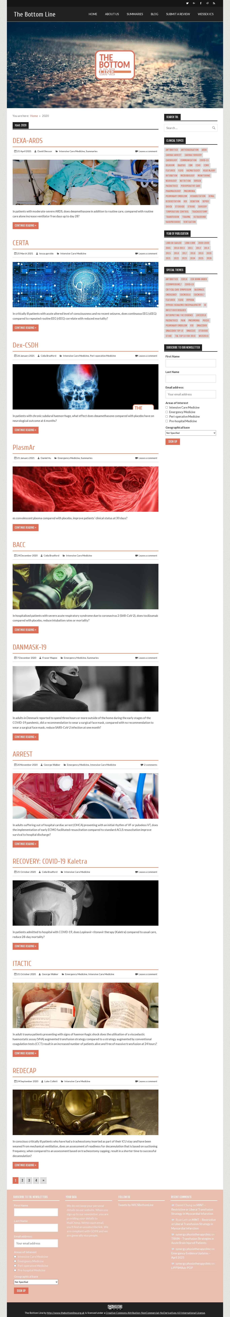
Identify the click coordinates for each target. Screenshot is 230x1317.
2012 (198, 248)
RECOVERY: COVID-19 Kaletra (50, 861)
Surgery (202, 206)
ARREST (22, 754)
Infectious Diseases (176, 310)
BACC (19, 545)
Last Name (172, 372)
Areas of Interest (177, 403)
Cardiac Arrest (174, 155)
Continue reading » (25, 225)
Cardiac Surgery (193, 155)
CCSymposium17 (174, 284)
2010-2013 (179, 248)
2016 (176, 253)
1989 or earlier (174, 243)
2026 (209, 258)
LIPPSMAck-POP (182, 1267)
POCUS (206, 320)
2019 (200, 253)
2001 (168, 248)
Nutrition (185, 180)
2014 (206, 248)
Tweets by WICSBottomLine (135, 1205)
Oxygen (197, 180)
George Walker (52, 764)
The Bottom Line (34, 14)
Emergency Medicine (69, 458)
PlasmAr (24, 447)
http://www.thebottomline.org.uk (66, 1312)
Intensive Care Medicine (72, 151)
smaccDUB (202, 325)
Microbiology (187, 175)
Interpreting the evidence (179, 315)
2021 (168, 258)
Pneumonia (189, 191)
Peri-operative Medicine (103, 355)
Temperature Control (177, 211)
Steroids (179, 206)
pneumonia (194, 320)
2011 (190, 248)
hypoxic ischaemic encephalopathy (183, 305)
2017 (184, 253)
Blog (154, 14)
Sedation (194, 201)
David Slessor (45, 151)
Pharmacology (173, 191)
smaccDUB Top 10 (174, 330)
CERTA (21, 243)
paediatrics (172, 320)
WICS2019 (203, 336)
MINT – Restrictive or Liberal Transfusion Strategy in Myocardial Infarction (192, 1209)
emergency (171, 294)
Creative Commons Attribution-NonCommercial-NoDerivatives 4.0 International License (155, 1312)
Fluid (180, 170)
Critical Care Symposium (178, 289)
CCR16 (184, 279)
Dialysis (181, 165)
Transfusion (172, 216)
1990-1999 (190, 243)
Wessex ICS (205, 14)
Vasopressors (173, 222)
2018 (192, 253)
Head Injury (209, 170)
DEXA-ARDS (28, 141)
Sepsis (205, 201)
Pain (183, 320)
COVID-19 (204, 160)
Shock (169, 206)
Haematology (193, 170)
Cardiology (171, 160)
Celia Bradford (48, 355)
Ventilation (190, 222)
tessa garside (46, 253)
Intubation (171, 175)
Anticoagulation (190, 149)
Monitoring (204, 175)
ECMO (206, 165)
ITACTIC (22, 964)
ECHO (198, 165)
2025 (200, 258)
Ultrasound (199, 216)
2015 (168, 253)
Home (93, 14)
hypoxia (190, 300)
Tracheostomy (199, 211)
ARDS (204, 149)
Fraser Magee (49, 657)
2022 (176, 258)
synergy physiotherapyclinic (193, 1234)
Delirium (170, 165)
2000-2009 (203, 243)
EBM (190, 165)
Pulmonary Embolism (176, 196)
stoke (169, 336)
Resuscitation (173, 201)
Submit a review (178, 14)
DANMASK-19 (29, 647)
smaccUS (190, 330)
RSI (185, 201)
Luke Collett (51, 1081)
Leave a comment (148, 151)
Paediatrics (172, 185)
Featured (170, 170)
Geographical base (178, 427)
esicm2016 (185, 294)
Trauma (186, 216)
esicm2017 (199, 294)
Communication (188, 160)
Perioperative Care (190, 185)
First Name (173, 356)
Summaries (135, 14)
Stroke (191, 206)
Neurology (171, 180)
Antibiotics (172, 149)
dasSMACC (199, 289)
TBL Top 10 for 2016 (185, 336)
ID (205, 305)
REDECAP (24, 1071)
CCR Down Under (198, 279)
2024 (192, 258)
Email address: (175, 387)
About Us (112, 14)
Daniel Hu (46, 458)
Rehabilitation (197, 196)
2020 (208, 253)
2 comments (150, 764)
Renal (211, 196)
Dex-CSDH (25, 345)
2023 (184, 258)
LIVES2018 (201, 315)
